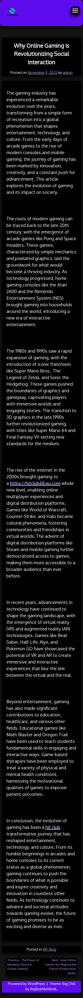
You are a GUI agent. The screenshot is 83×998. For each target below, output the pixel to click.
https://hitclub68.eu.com (35, 483)
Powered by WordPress (27, 983)
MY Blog (49, 949)
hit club (52, 827)
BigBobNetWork (43, 989)
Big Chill (68, 983)
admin (68, 72)
